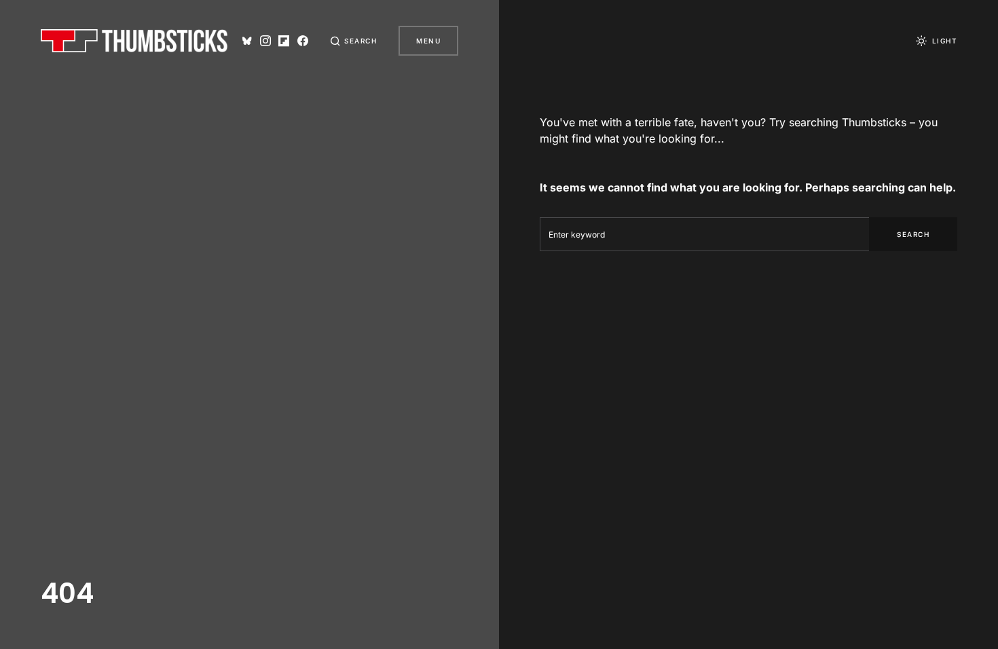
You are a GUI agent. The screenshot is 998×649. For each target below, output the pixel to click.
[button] (353, 40)
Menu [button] (428, 41)
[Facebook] (302, 40)
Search (913, 234)
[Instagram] (265, 40)
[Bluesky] (247, 40)
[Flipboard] (283, 40)
